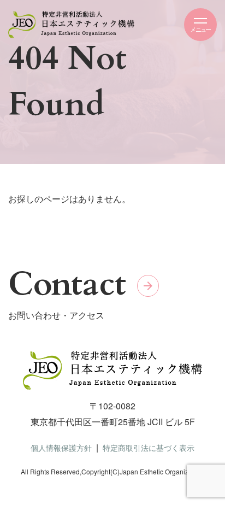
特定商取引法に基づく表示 (148, 447)
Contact (67, 284)
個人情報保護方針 (61, 447)
